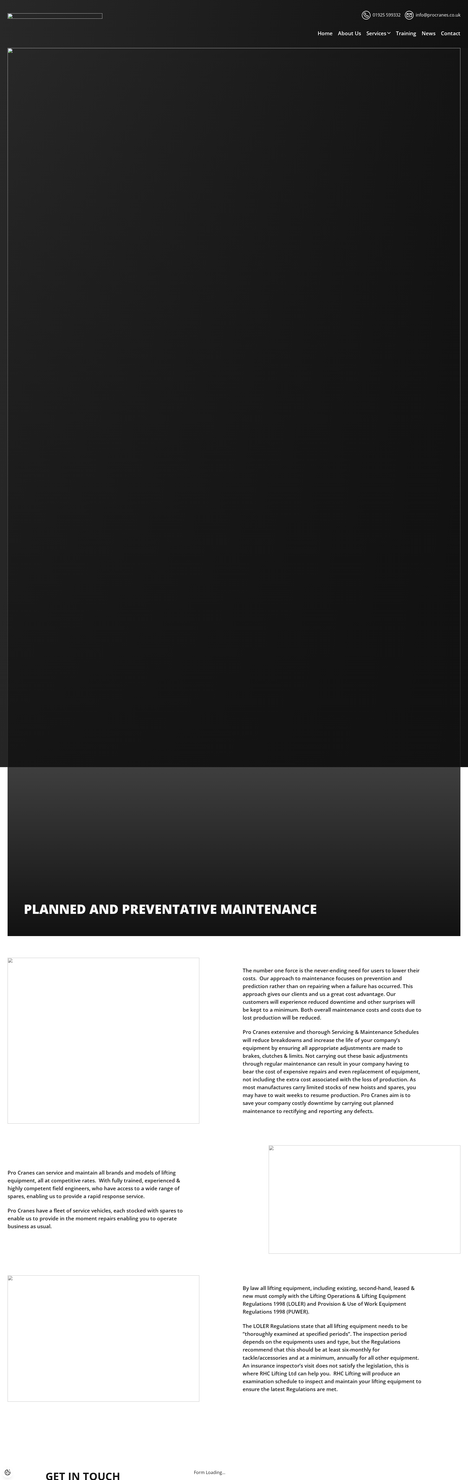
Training (406, 33)
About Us (349, 33)
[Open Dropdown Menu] (389, 33)
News (428, 33)
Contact (450, 33)
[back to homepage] (55, 17)
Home (325, 33)
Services (376, 33)
